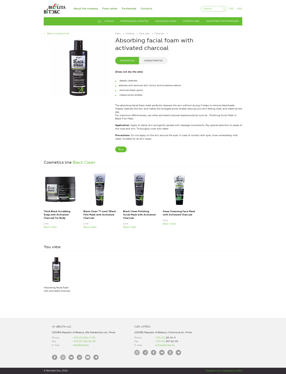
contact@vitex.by (165, 345)
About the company (85, 8)
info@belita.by (81, 345)
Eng (239, 8)
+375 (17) (160, 337)
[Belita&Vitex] (55, 8)
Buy (120, 149)
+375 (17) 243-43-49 (84, 341)
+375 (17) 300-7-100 (84, 337)
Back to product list (58, 33)
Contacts (146, 8)
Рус (232, 8)
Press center (110, 8)
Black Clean (84, 162)
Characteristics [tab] (153, 61)
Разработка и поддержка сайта (224, 370)
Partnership (129, 8)
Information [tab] (127, 61)
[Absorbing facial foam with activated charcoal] (79, 67)
